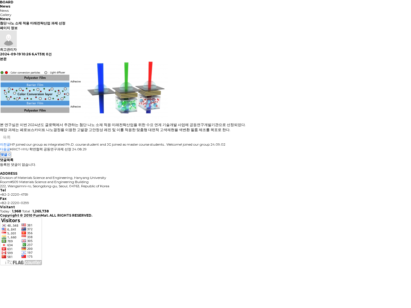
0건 (49, 54)
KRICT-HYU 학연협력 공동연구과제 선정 (40, 149)
